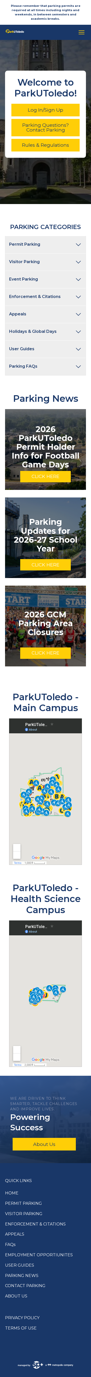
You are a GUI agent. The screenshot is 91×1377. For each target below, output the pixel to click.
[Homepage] (38, 32)
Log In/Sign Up (45, 110)
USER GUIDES (19, 1265)
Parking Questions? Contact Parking (45, 127)
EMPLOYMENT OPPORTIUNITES (39, 1255)
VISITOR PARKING (23, 1213)
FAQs (10, 1244)
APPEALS (14, 1234)
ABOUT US (16, 1296)
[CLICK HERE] (45, 449)
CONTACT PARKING (25, 1285)
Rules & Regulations (45, 145)
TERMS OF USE (21, 1328)
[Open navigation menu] (80, 32)
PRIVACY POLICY (22, 1317)
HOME (11, 1193)
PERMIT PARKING (23, 1203)
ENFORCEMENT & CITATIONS (35, 1224)
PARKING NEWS (21, 1275)
